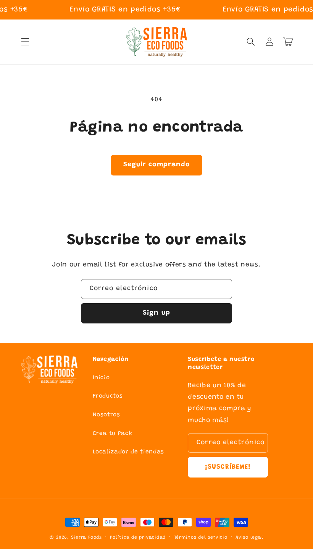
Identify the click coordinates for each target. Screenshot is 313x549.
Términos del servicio (200, 537)
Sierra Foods (86, 537)
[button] (25, 41)
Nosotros (106, 415)
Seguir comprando (156, 164)
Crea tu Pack (112, 434)
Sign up (156, 313)
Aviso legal (249, 537)
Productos (108, 396)
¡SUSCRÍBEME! (228, 467)
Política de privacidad (138, 537)
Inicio (101, 378)
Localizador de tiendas (129, 452)
